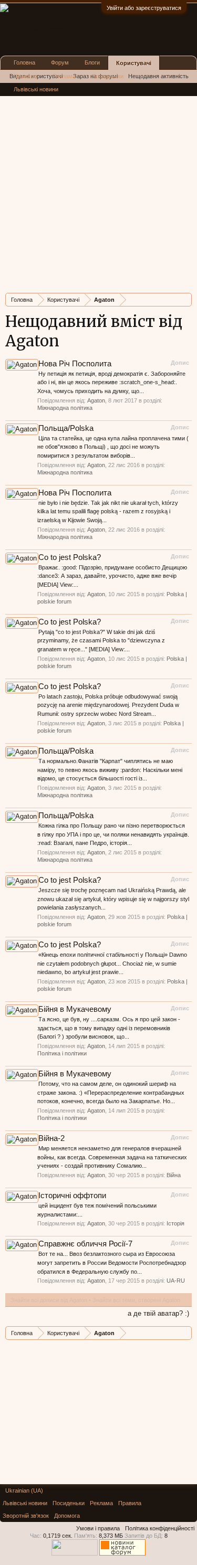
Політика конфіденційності (159, 1528)
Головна (24, 62)
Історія (175, 1223)
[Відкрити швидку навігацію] (185, 299)
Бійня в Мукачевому (74, 1009)
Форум (60, 62)
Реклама (64, 76)
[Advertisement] (98, 186)
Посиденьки (107, 76)
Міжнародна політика (64, 408)
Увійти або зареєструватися (144, 8)
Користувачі (133, 63)
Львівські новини (36, 89)
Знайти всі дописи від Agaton (49, 1300)
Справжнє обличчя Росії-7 (85, 1244)
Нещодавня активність (158, 76)
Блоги (92, 62)
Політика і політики (62, 1053)
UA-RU (176, 1280)
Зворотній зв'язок (26, 1516)
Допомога (67, 1516)
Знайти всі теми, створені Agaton (136, 1300)
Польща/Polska (66, 428)
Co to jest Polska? (69, 557)
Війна (174, 1175)
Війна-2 (51, 1138)
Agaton (96, 400)
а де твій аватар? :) (158, 1313)
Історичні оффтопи (72, 1195)
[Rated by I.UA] (74, 1553)
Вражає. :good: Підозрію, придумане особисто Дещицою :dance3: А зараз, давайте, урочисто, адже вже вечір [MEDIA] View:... (112, 576)
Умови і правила (98, 1528)
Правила (25, 76)
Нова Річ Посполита (74, 363)
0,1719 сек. (57, 1535)
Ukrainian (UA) (24, 1490)
